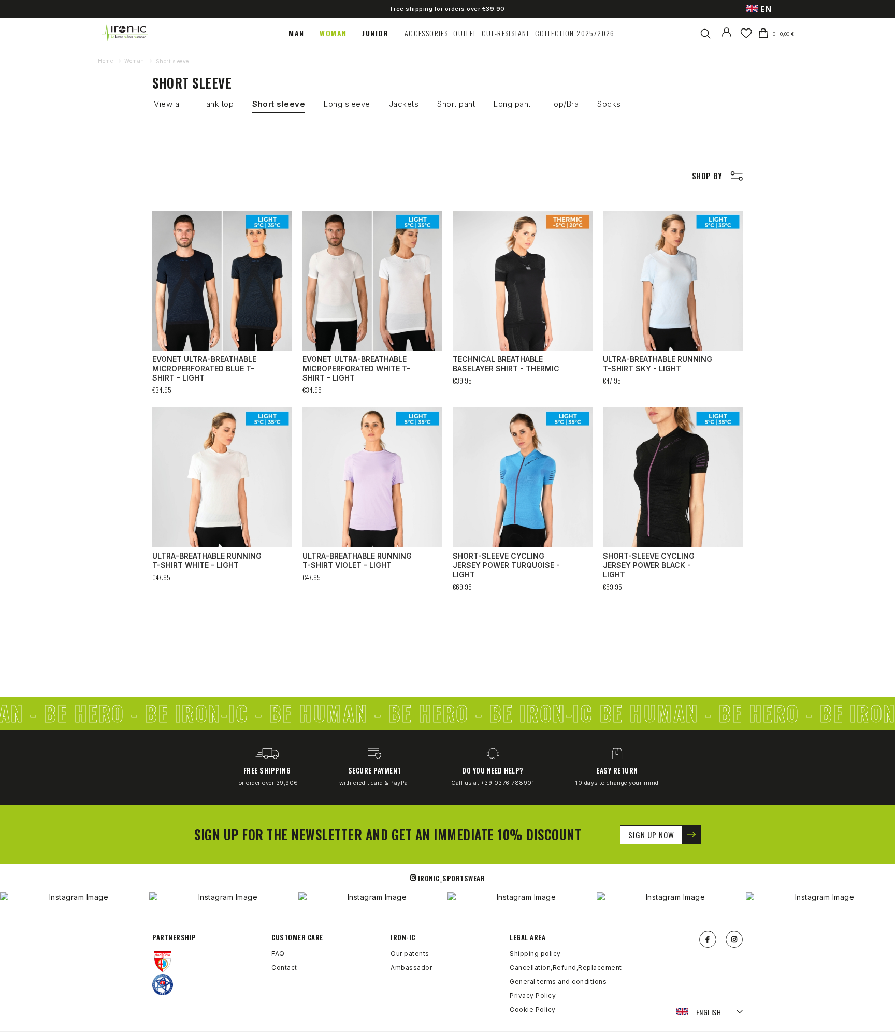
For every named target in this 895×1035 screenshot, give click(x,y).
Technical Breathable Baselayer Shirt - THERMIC (506, 364)
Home (106, 60)
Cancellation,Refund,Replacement (566, 967)
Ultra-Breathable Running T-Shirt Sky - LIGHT (657, 364)
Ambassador (411, 967)
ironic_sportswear (451, 878)
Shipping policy (535, 953)
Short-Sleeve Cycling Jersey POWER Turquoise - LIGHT (506, 565)
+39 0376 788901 (508, 782)
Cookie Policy (533, 1009)
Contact (284, 967)
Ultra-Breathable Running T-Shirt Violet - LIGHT (357, 560)
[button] (709, 1012)
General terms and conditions (558, 981)
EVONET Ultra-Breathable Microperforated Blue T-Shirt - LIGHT (204, 368)
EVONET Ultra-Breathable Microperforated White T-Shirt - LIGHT (356, 368)
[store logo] (125, 33)
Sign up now (651, 834)
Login (728, 38)
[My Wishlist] (746, 33)
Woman (135, 60)
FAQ (278, 953)
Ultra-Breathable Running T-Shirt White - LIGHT (207, 560)
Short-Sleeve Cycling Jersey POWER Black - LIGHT (649, 565)
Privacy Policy (533, 995)
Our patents (410, 953)
